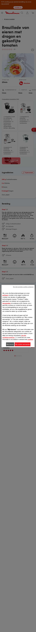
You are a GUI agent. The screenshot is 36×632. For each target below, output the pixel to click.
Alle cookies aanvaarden (22, 344)
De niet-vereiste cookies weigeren (23, 287)
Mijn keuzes (10, 344)
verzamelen (6, 303)
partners (5, 295)
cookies (30, 339)
